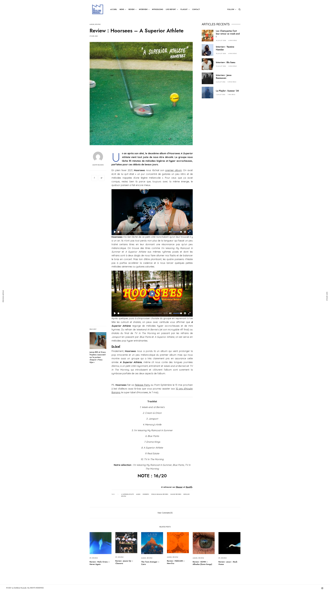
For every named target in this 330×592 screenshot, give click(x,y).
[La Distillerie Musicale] (98, 9)
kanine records (175, 494)
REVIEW (98, 24)
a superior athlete (127, 494)
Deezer (179, 487)
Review (123, 496)
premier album (173, 170)
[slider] (140, 232)
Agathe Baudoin (98, 165)
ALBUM (92, 24)
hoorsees (146, 494)
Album (138, 494)
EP (90, 558)
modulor (186, 494)
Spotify (189, 487)
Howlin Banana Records (159, 494)
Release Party (142, 384)
